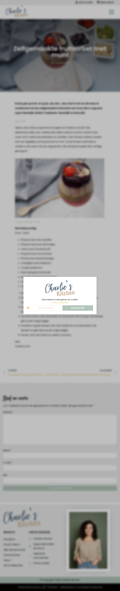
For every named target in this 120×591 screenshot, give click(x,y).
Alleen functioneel (45, 308)
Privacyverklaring (60, 302)
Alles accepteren (77, 308)
